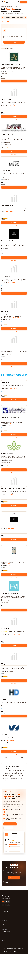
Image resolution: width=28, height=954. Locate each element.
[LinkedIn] (8, 905)
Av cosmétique (5, 628)
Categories (3, 6)
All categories (5, 911)
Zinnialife (3, 699)
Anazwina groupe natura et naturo (11, 64)
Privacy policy (4, 951)
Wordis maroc (5, 311)
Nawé (2, 524)
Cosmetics (9, 6)
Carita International (7, 241)
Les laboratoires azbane (8, 135)
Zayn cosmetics (5, 276)
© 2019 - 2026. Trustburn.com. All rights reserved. (13, 948)
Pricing (3, 933)
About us (4, 922)
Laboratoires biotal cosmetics (10, 417)
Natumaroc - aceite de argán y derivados (13, 488)
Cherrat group (5, 382)
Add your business (6, 936)
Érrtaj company (5, 557)
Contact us (4, 924)
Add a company (5, 915)
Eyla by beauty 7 (5, 664)
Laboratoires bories (7, 99)
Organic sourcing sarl (7, 453)
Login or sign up (5, 942)
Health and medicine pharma (9, 593)
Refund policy (20, 951)
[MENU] (2, 2)
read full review (12, 70)
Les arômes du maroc (7, 205)
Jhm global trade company (8, 347)
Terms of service (12, 951)
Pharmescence (5, 170)
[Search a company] (18, 2)
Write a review (14, 83)
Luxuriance (4, 734)
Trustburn (6, 896)
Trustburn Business (6, 931)
